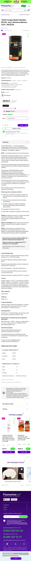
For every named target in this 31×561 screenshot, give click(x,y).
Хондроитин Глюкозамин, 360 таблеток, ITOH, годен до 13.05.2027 (24, 437)
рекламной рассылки (23, 524)
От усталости (14, 85)
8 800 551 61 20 (13, 530)
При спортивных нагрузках (8, 84)
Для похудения (18, 84)
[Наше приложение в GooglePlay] (14, 499)
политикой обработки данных (14, 521)
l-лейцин (14, 80)
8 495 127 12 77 (12, 537)
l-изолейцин (24, 80)
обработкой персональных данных (10, 555)
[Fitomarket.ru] (7, 6)
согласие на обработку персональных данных (17, 523)
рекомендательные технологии (20, 553)
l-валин (19, 80)
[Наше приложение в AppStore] (6, 499)
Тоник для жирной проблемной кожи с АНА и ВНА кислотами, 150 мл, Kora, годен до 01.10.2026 (8, 438)
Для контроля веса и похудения (9, 87)
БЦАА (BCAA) (18, 89)
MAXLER (7, 92)
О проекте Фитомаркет (24, 14)
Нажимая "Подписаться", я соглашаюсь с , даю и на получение (17, 522)
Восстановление (13, 83)
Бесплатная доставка (11, 131)
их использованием (23, 554)
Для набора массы (6, 85)
